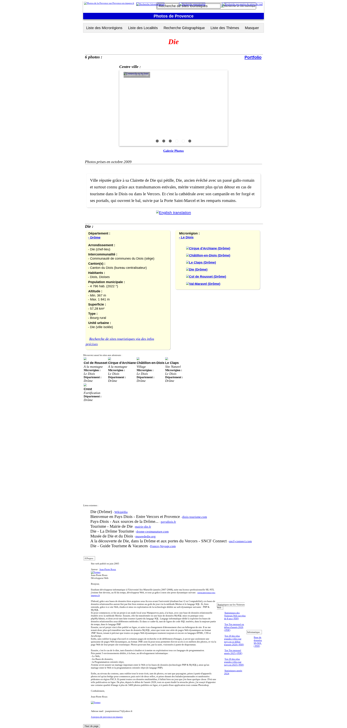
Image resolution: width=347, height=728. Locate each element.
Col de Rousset (95, 363)
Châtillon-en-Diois (150, 363)
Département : (92, 377)
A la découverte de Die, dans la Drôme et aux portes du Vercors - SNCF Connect (159, 541)
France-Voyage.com (163, 546)
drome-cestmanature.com (152, 531)
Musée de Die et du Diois (112, 536)
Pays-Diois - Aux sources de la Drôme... (125, 521)
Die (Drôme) (101, 511)
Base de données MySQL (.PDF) (258, 641)
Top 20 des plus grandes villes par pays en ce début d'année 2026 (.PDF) (234, 640)
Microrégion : (92, 370)
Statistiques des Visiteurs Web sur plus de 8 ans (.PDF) (235, 615)
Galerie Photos (173, 151)
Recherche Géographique (184, 28)
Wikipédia (121, 512)
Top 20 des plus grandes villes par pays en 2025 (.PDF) (234, 662)
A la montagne (93, 366)
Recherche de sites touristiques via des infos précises (120, 341)
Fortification (92, 393)
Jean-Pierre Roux (107, 569)
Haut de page (91, 726)
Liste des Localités (143, 28)
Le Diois (89, 373)
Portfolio (253, 57)
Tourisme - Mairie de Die (112, 526)
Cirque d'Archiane (122, 363)
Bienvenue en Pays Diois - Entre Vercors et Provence (135, 516)
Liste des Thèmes (225, 28)
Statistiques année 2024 (233, 672)
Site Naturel (173, 366)
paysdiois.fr (168, 522)
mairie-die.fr (143, 526)
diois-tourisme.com (194, 517)
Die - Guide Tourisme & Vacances (119, 545)
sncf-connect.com (240, 541)
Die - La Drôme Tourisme (112, 531)
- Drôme (94, 237)
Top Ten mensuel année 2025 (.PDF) (233, 652)
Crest (88, 389)
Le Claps (172, 363)
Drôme (88, 381)
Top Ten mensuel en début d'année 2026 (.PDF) (234, 627)
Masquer (252, 28)
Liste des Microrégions (104, 28)
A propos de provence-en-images (107, 717)
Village (141, 366)
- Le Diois (186, 237)
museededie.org (145, 536)
